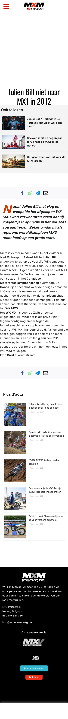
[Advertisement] (34, 712)
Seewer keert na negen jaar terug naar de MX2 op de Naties (44, 141)
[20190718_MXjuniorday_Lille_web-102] (34, 650)
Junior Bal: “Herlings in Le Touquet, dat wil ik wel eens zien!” (44, 122)
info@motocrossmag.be (17, 622)
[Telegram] (38, 193)
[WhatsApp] (30, 193)
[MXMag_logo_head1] (34, 3)
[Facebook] (22, 193)
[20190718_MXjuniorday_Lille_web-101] (34, 639)
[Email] (46, 193)
